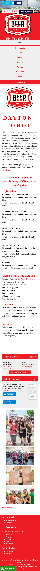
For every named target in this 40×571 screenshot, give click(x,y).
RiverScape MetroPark (25, 279)
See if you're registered (19, 372)
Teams (20, 52)
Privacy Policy (26, 564)
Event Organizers (12, 527)
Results (20, 57)
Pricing (8, 525)
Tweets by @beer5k (8, 507)
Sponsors (20, 71)
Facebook (9, 551)
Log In (6, 11)
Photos (20, 62)
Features (9, 523)
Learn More (6, 390)
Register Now (19, 82)
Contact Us (10, 539)
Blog (7, 541)
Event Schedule (8, 368)
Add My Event (26, 12)
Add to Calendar (8, 366)
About (20, 42)
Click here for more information (25, 567)
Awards (20, 67)
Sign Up (15, 11)
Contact (20, 76)
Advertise (9, 543)
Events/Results (11, 520)
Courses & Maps (27, 366)
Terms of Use (14, 564)
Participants (20, 48)
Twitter (8, 553)
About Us (9, 535)
